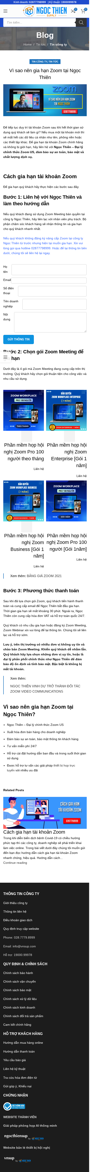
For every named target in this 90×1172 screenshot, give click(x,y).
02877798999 (37, 2)
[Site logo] (45, 11)
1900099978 (68, 2)
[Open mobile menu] (5, 11)
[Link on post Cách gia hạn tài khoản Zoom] (45, 586)
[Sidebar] (5, 357)
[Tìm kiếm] (81, 22)
